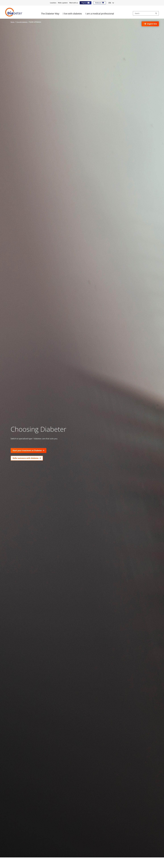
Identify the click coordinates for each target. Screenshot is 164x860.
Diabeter (13, 12)
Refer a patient (63, 3)
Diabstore (98, 3)
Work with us (73, 3)
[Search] (156, 13)
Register (84, 3)
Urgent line (152, 24)
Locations (53, 3)
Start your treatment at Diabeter (27, 450)
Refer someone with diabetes (25, 458)
